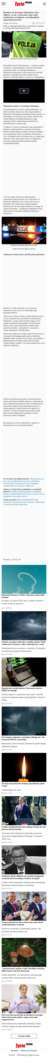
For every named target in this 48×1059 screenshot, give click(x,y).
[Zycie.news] (23, 3)
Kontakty (14, 1051)
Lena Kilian (13, 23)
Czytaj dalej (24, 1036)
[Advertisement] (24, 170)
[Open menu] (4, 3)
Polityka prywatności (28, 1051)
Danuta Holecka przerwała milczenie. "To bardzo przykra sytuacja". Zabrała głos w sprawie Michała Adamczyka (24, 502)
